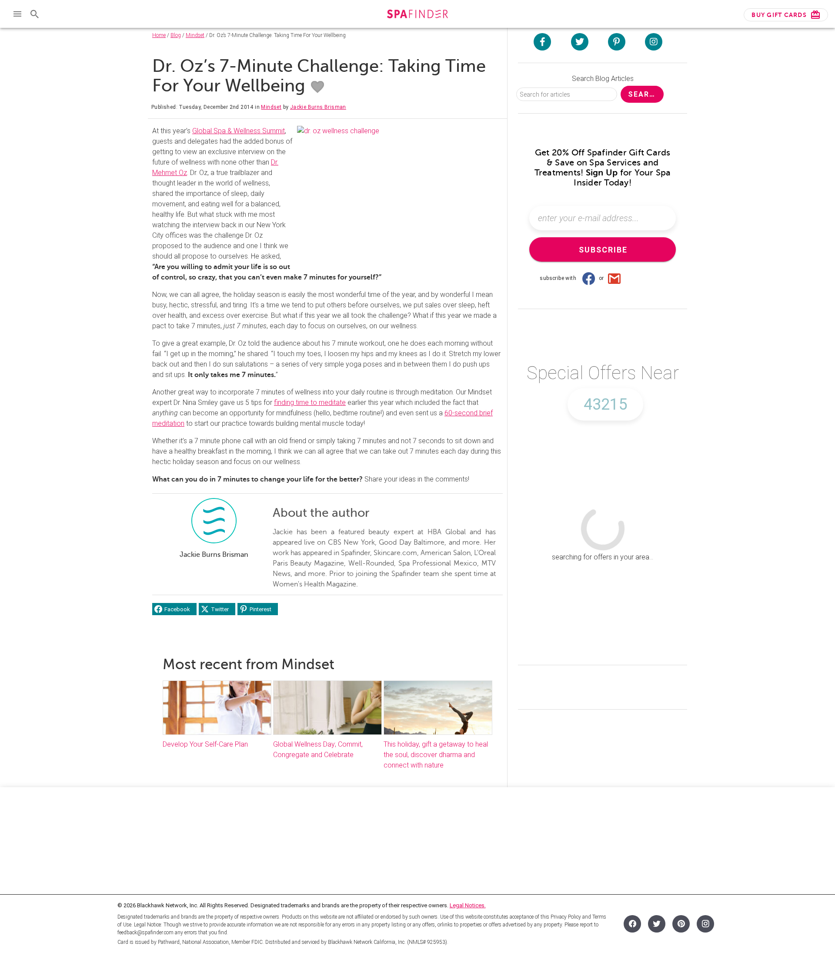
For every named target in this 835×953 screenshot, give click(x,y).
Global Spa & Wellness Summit (238, 131)
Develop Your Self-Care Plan (206, 744)
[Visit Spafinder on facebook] (542, 42)
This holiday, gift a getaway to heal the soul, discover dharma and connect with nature (436, 754)
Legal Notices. (468, 905)
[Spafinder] (417, 15)
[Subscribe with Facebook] (588, 278)
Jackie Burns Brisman (318, 107)
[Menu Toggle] (17, 13)
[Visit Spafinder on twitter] (579, 42)
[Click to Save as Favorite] (317, 87)
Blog (175, 35)
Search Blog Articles (603, 78)
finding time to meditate (310, 402)
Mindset (195, 35)
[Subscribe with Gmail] (614, 278)
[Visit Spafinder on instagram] (653, 42)
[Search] (34, 13)
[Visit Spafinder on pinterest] (616, 42)
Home (159, 35)
